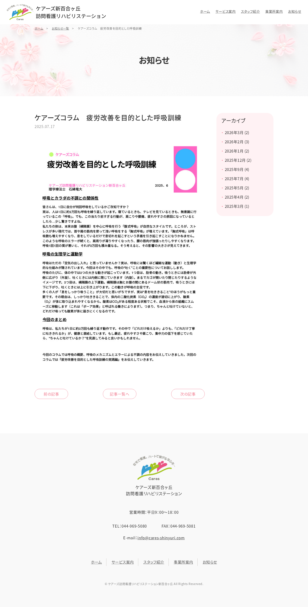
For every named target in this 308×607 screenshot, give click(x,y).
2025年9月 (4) (237, 169)
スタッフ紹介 (250, 11)
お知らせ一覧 (60, 28)
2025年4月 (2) (237, 197)
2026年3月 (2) (237, 132)
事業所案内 (274, 11)
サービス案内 (225, 11)
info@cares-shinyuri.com (161, 538)
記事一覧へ (119, 394)
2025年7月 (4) (237, 178)
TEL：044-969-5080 (129, 526)
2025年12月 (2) (238, 160)
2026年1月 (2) (237, 151)
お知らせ (294, 11)
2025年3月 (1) (237, 206)
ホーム (205, 11)
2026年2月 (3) (237, 142)
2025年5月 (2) (237, 188)
